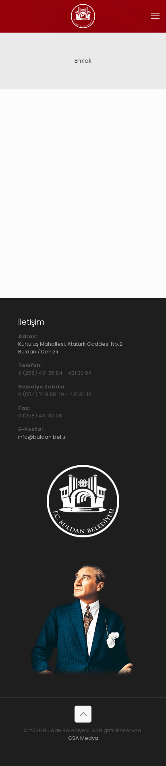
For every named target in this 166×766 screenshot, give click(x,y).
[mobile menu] (155, 16)
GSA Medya (83, 738)
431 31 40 (80, 394)
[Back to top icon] (83, 714)
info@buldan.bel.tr (42, 437)
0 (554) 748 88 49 (41, 394)
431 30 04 (80, 373)
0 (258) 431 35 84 (40, 373)
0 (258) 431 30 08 (40, 415)
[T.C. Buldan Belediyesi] (83, 16)
